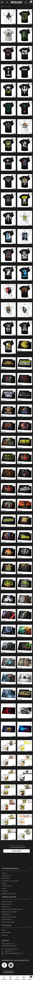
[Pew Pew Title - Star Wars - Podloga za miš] (24, 458)
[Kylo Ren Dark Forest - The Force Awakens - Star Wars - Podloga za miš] (8, 599)
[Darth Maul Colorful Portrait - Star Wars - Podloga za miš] (8, 426)
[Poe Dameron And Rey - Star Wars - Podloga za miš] (24, 631)
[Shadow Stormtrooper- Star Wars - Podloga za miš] (8, 646)
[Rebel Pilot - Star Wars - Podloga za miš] (24, 426)
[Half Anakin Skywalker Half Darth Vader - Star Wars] (24, 254)
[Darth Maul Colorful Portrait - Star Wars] (24, 291)
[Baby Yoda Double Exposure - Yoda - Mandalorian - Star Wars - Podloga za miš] (24, 521)
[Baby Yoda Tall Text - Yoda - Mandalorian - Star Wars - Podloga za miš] (8, 442)
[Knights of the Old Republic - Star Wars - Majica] (24, 236)
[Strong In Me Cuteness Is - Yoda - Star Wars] (8, 145)
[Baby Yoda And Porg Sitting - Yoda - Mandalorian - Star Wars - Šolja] (8, 834)
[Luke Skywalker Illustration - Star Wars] (8, 236)
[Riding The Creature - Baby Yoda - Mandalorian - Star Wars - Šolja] (8, 745)
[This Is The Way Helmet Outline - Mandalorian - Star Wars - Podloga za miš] (24, 536)
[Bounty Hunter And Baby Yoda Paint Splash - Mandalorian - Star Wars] (8, 309)
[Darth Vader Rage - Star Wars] (8, 53)
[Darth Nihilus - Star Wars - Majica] (8, 291)
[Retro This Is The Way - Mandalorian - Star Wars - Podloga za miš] (8, 505)
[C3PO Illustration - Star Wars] (8, 346)
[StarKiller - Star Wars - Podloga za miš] (8, 694)
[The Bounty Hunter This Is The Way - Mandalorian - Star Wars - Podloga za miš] (24, 568)
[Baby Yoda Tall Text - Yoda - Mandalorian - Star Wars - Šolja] (24, 760)
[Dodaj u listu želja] (14, 11)
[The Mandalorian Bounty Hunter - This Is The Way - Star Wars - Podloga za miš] (8, 473)
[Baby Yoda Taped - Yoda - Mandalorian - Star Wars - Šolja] (24, 834)
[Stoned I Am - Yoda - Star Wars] (8, 90)
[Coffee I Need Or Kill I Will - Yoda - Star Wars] (8, 328)
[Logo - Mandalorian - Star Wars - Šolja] (24, 819)
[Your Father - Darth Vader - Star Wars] (8, 71)
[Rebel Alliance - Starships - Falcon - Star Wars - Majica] (24, 90)
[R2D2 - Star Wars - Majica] (24, 199)
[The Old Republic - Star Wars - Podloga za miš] (8, 678)
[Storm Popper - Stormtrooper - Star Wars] (24, 145)
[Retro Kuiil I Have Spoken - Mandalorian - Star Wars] (8, 181)
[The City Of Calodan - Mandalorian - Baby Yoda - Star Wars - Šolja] (24, 775)
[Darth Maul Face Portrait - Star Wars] (24, 309)
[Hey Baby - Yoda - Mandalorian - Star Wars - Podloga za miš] (8, 584)
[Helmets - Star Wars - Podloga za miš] (24, 678)
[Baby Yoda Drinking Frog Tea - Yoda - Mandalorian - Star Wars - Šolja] (8, 819)
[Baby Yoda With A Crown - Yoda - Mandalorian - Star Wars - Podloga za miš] (8, 568)
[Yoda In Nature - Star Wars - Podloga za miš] (24, 599)
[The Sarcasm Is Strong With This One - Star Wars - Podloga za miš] (24, 363)
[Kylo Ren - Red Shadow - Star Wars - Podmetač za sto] (8, 710)
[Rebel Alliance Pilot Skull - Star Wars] (24, 181)
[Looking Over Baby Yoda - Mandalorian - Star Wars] (8, 199)
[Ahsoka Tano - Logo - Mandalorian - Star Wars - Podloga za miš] (8, 395)
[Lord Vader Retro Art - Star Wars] (24, 163)
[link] (17, 978)
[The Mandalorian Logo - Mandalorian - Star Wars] (24, 71)
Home (2, 6)
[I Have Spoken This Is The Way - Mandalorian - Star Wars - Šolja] (8, 760)
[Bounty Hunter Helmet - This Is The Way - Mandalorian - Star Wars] (24, 53)
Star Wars (8, 6)
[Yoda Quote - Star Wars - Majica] (24, 35)
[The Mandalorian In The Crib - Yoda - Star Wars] (24, 126)
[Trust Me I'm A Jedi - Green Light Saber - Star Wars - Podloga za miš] (8, 458)
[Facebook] (4, 965)
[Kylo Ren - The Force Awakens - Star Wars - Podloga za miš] (8, 615)
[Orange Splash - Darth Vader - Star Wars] (8, 16)
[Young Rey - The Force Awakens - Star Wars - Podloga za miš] (24, 662)
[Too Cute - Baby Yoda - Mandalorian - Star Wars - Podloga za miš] (8, 411)
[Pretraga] (7, 2)
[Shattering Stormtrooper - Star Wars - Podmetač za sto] (24, 710)
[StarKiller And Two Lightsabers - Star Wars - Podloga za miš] (8, 631)
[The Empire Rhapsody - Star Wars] (8, 126)
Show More (16, 851)
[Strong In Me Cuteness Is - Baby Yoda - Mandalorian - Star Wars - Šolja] (8, 790)
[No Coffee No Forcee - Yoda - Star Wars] (24, 218)
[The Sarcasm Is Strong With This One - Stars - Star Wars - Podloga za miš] (8, 363)
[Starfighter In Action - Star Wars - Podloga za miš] (8, 489)
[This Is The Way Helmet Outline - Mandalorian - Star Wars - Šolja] (24, 745)
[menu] (2, 2)
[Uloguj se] (26, 2)
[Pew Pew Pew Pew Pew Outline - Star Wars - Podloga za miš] (24, 442)
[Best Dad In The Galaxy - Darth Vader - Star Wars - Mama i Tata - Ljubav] (24, 328)
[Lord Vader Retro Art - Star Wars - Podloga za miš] (24, 411)
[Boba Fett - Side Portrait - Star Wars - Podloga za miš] (8, 379)
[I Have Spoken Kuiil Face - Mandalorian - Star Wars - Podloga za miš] (24, 489)
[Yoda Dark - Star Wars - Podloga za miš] (24, 615)
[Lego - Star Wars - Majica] (8, 35)
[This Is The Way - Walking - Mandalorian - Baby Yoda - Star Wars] (24, 16)
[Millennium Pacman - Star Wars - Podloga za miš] (24, 345)
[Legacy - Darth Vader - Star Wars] (8, 254)
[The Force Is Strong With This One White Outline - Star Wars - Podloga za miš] (8, 521)
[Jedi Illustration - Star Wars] (24, 273)
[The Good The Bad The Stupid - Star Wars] (24, 108)
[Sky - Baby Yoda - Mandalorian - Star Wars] (8, 163)
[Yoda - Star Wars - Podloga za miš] (24, 646)
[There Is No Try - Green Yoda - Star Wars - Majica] (8, 108)
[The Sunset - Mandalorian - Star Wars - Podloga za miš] (24, 505)
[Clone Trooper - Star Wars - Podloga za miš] (8, 662)
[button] (8, 972)
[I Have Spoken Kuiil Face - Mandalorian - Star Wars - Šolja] (8, 775)
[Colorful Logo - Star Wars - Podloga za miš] (24, 694)
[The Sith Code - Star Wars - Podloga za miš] (24, 379)
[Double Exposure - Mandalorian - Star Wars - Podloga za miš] (8, 552)
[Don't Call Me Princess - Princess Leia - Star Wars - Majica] (8, 273)
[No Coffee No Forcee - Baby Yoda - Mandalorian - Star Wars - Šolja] (24, 805)
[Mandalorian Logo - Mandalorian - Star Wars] (8, 218)
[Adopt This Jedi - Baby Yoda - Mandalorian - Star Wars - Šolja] (8, 805)
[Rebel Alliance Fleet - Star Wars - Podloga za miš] (24, 552)
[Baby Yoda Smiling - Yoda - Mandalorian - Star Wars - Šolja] (24, 790)
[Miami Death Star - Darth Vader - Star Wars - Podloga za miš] (8, 536)
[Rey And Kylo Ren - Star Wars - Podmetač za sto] (24, 729)
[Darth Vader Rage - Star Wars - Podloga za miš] (24, 473)
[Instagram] (10, 965)
